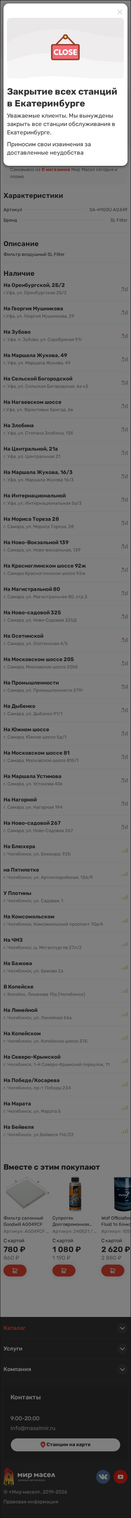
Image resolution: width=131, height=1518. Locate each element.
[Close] (119, 11)
